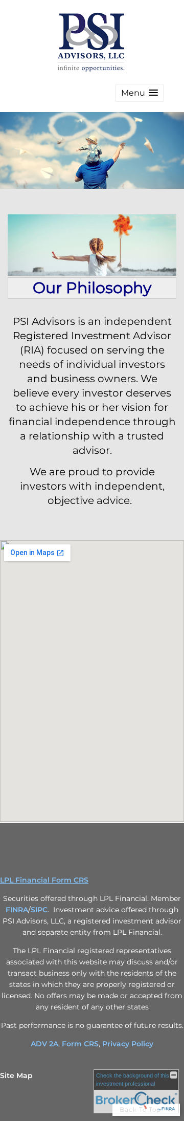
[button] (140, 93)
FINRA (17, 909)
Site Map (16, 1075)
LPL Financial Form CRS (44, 880)
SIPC (39, 909)
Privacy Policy (127, 1043)
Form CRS (80, 1043)
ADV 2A (44, 1043)
